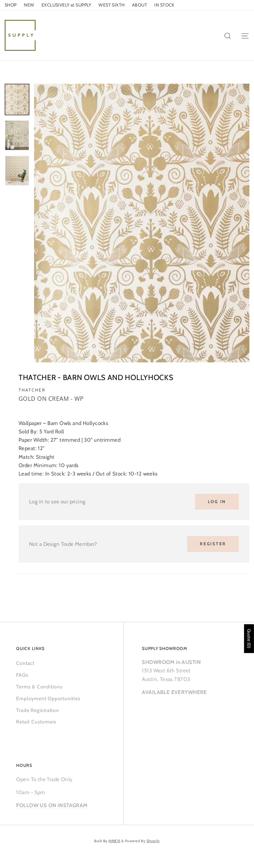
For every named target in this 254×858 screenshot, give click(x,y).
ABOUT (139, 5)
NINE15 (114, 841)
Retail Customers (36, 722)
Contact (25, 663)
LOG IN (217, 501)
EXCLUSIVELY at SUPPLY (66, 5)
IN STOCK (164, 5)
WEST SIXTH (112, 5)
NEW (29, 5)
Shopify (153, 841)
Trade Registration (37, 710)
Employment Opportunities (48, 698)
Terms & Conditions (39, 687)
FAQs (22, 675)
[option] (141, 223)
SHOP (11, 5)
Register (213, 543)
